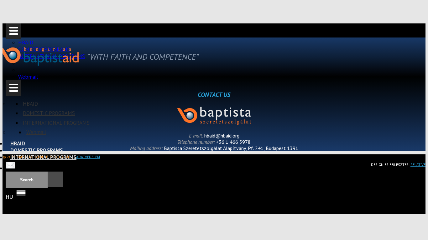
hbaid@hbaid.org (221, 135)
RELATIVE (417, 164)
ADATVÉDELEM (88, 156)
